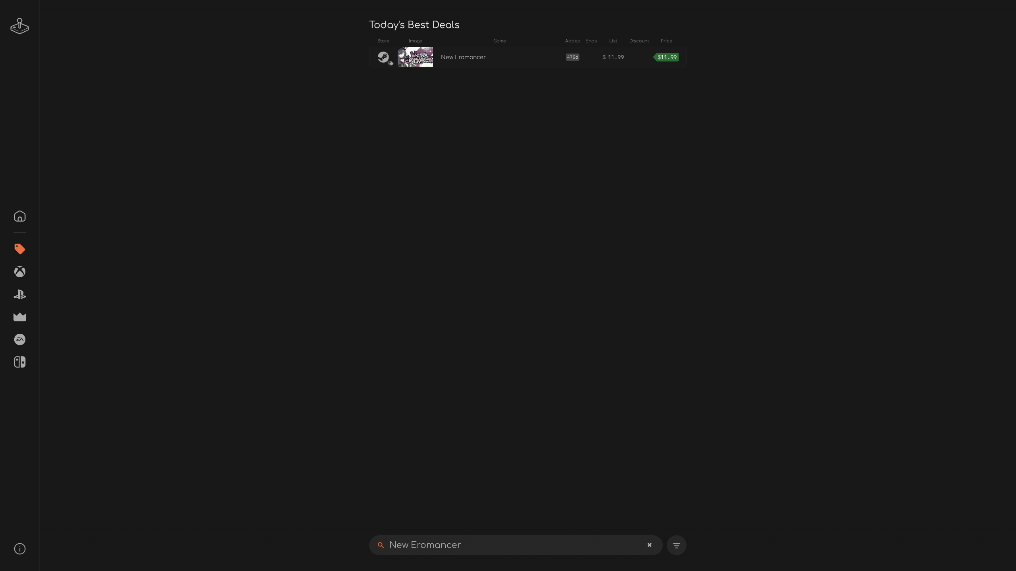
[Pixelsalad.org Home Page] (20, 26)
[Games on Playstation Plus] (19, 294)
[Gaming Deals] (19, 249)
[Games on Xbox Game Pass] (19, 271)
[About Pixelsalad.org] (19, 548)
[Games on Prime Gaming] (19, 316)
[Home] (19, 216)
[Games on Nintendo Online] (19, 362)
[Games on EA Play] (19, 339)
